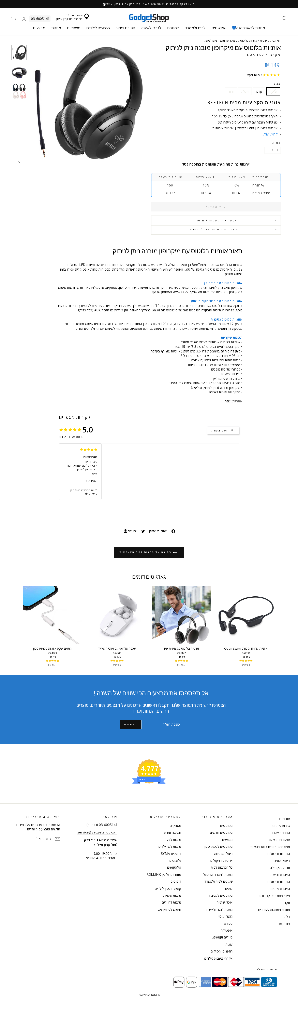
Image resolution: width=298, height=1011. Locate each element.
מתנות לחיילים (171, 902)
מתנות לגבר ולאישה (219, 909)
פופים (229, 888)
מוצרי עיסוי (225, 916)
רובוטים (175, 881)
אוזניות (264, 40)
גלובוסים (175, 860)
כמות (276, 142)
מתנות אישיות (172, 895)
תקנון (286, 902)
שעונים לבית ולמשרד (218, 881)
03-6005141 (40, 18)
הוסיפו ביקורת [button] (219, 430)
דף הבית (275, 40)
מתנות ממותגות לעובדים (274, 909)
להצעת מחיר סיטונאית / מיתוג (216, 229)
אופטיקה (227, 930)
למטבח (173, 28)
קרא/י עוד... (270, 134)
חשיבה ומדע (172, 832)
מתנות (56, 28)
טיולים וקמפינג (222, 937)
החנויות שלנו (281, 833)
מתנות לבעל (173, 839)
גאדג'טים (219, 28)
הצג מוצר (52, 619)
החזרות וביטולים (278, 854)
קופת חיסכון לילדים (168, 888)
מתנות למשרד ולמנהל (218, 874)
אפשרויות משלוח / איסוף (216, 220)
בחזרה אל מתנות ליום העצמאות (146, 552)
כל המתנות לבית (222, 867)
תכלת (245, 91)
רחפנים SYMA (171, 853)
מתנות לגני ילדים (169, 846)
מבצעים (39, 28)
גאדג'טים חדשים (221, 832)
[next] (274, 627)
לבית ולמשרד (195, 28)
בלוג (287, 917)
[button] (87, 493)
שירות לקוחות (281, 826)
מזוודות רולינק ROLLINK (164, 874)
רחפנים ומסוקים (222, 951)
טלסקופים (174, 867)
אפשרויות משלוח (279, 840)
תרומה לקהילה (280, 868)
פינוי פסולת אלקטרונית (274, 896)
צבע (277, 84)
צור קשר (284, 923)
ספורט (228, 923)
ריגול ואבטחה (223, 853)
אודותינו (284, 819)
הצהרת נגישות (280, 874)
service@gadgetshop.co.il (97, 832)
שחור (273, 91)
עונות (229, 944)
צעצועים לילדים (98, 28)
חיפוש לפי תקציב (169, 909)
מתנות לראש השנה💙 (248, 28)
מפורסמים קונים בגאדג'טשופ (270, 847)
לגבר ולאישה (151, 28)
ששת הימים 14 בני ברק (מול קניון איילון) (69, 17)
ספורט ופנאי (125, 28)
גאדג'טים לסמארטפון (218, 846)
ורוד (231, 91)
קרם (259, 91)
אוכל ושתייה (225, 902)
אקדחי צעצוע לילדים (218, 958)
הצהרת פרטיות (280, 888)
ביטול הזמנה (281, 861)
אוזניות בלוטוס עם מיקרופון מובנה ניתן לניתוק (82, 467)
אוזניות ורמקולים (221, 860)
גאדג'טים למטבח (221, 895)
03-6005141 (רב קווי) (102, 824)
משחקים (73, 28)
